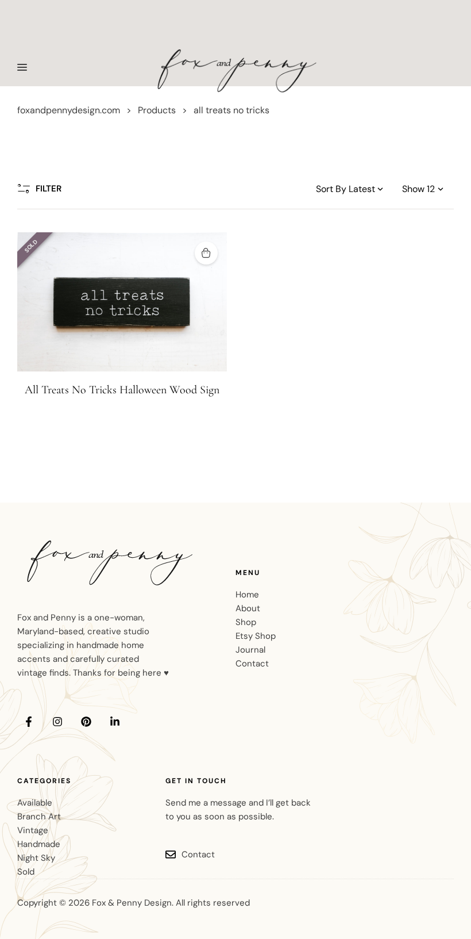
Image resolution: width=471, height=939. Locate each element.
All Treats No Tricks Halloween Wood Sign (122, 390)
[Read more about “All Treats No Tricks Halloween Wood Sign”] (206, 253)
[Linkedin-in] (114, 721)
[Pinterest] (86, 721)
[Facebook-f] (28, 721)
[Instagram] (57, 721)
